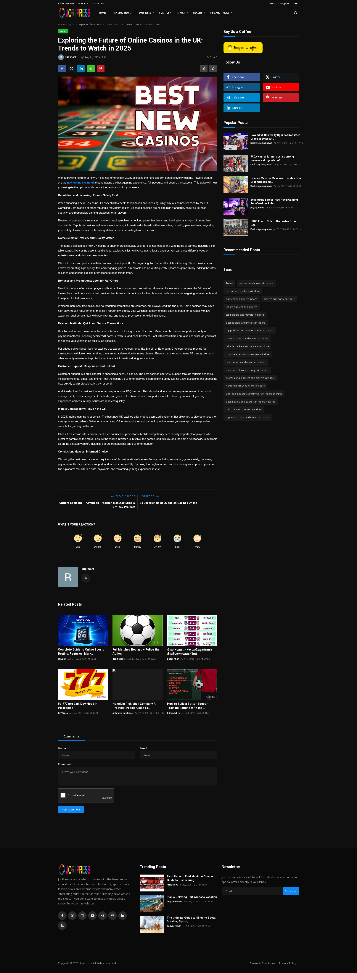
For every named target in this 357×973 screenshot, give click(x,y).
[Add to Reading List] (213, 68)
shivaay (62, 658)
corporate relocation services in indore (248, 354)
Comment (64, 764)
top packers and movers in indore (245, 314)
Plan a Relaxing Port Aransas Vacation (192, 897)
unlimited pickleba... (122, 713)
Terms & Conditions (262, 963)
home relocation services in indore (245, 385)
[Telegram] (102, 915)
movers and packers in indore (243, 291)
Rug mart (87, 569)
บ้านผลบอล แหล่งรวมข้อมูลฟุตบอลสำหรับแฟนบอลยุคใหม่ (190, 651)
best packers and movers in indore (245, 322)
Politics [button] (164, 12)
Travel (229, 283)
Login (273, 3)
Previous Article (125, 496)
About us (83, 3)
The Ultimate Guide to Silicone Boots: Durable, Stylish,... (191, 919)
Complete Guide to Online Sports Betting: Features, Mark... (81, 651)
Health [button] (197, 12)
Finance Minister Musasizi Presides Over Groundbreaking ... (275, 180)
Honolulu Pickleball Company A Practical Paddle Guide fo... (134, 706)
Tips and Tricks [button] (219, 12)
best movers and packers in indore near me (250, 401)
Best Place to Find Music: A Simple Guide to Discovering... (190, 878)
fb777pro (63, 713)
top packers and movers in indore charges (250, 330)
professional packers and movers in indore (250, 378)
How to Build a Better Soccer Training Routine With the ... (187, 706)
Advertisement (66, 3)
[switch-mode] (296, 3)
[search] (295, 12)
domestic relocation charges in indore (247, 370)
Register (285, 3)
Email (143, 748)
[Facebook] (62, 915)
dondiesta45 (119, 658)
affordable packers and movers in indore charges (254, 393)
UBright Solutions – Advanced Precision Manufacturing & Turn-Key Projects (97, 505)
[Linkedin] (122, 915)
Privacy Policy (287, 963)
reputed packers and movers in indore (247, 417)
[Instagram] (82, 915)
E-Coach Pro (173, 713)
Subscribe (291, 891)
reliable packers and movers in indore (247, 346)
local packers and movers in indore (246, 362)
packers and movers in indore (256, 283)
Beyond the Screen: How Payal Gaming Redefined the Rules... (274, 201)
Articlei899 (172, 884)
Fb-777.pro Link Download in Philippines (77, 706)
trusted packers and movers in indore (247, 338)
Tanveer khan (174, 925)
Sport (72, 24)
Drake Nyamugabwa (261, 143)
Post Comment (71, 809)
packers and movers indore (241, 299)
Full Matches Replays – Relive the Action (136, 651)
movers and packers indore (279, 299)
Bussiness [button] (145, 12)
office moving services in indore (244, 409)
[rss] (62, 925)
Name (62, 748)
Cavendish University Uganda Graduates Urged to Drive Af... (275, 137)
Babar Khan (173, 658)
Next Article (147, 496)
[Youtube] (92, 915)
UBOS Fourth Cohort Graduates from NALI (273, 223)
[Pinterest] (112, 915)
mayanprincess (175, 901)
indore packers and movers (241, 307)
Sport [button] (181, 12)
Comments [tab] (71, 736)
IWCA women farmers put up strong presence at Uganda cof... (272, 158)
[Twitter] (72, 915)
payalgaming (257, 207)
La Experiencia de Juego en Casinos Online (168, 503)
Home (102, 12)
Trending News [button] (121, 12)
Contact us (98, 3)
